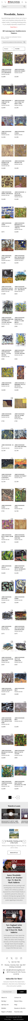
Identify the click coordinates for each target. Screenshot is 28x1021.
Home (2, 37)
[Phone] (5, 2)
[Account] (22, 2)
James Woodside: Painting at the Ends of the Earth (14, 842)
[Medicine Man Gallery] (14, 2)
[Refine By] (19, 49)
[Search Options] (24, 42)
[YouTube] (16, 958)
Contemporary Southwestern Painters (13, 37)
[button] (2, 2)
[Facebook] (7, 958)
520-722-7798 (15, 962)
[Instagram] (21, 958)
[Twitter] (12, 958)
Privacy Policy (7, 1019)
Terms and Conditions (18, 1019)
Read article (14, 852)
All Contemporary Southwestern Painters (14, 32)
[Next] (13, 60)
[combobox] (11, 6)
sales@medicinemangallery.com (15, 970)
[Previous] (2, 60)
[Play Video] (11, 814)
